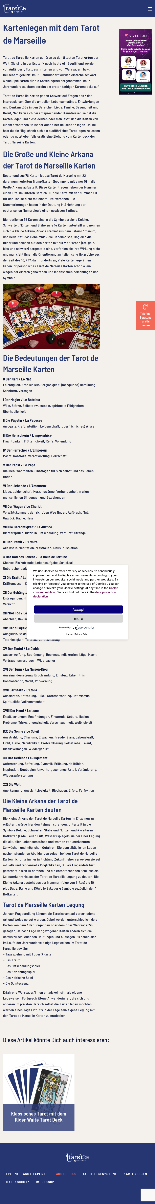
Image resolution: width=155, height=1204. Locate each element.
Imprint (69, 634)
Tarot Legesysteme (100, 1174)
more (78, 618)
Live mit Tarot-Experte (27, 1174)
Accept (78, 609)
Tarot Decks (65, 1174)
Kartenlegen (135, 1174)
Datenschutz (17, 1182)
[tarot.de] (14, 8)
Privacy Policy (82, 634)
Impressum (45, 1182)
